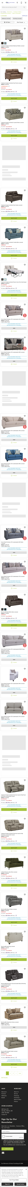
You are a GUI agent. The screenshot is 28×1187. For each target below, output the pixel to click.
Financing (16, 1095)
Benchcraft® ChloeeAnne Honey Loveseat (10, 1022)
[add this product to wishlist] (25, 28)
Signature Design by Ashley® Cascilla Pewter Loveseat (12, 122)
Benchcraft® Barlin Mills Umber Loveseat (9, 612)
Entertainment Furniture (6, 13)
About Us (16, 1091)
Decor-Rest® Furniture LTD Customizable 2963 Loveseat (12, 683)
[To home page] (10, 2)
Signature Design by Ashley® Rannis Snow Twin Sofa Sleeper (13, 282)
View (14, 328)
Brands (3, 1097)
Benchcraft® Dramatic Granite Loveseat (9, 1051)
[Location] (17, 2)
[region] (14, 1177)
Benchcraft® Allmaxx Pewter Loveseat (9, 909)
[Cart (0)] (25, 2)
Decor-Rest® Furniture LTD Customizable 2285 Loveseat (12, 352)
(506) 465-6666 (5, 1112)
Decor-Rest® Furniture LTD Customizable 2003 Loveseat (12, 319)
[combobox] (20, 22)
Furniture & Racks (17, 11)
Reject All (7, 1184)
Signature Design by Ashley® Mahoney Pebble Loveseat (12, 45)
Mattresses (4, 1095)
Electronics (9, 11)
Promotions (16, 1097)
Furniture (3, 1093)
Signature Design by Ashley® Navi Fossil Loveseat (11, 83)
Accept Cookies (20, 1184)
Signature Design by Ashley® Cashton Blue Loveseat (12, 242)
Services (16, 1093)
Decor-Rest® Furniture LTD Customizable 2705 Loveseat (12, 716)
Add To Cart (14, 59)
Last (20, 1073)
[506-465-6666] (21, 2)
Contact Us (4, 1114)
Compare (15, 61)
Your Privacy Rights (14, 1179)
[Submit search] (24, 7)
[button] (2, 2)
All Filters (8, 22)
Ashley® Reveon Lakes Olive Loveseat (9, 872)
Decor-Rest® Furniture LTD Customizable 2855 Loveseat (12, 463)
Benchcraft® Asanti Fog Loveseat (8, 946)
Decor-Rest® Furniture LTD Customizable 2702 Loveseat (12, 576)
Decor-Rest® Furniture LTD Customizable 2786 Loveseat (12, 430)
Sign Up (7, 1149)
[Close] (26, 1169)
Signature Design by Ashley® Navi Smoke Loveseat (11, 205)
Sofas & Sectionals (16, 13)
